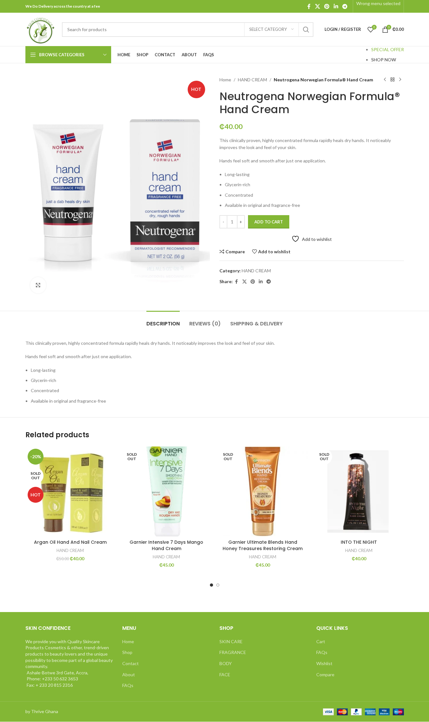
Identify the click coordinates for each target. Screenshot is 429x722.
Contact (130, 663)
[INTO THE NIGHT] (359, 491)
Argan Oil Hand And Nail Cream (70, 542)
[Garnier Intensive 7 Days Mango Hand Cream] (166, 491)
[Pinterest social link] (327, 6)
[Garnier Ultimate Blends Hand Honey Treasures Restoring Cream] (263, 491)
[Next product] (400, 80)
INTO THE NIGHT (359, 542)
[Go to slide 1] (211, 585)
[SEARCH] (306, 29)
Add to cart (268, 221)
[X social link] (317, 6)
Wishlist (324, 663)
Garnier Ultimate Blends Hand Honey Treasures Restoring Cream (263, 545)
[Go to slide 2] (217, 585)
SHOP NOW (383, 59)
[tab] (163, 320)
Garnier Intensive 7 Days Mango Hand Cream (166, 545)
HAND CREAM (252, 79)
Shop (127, 652)
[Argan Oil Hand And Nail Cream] (70, 491)
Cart (320, 641)
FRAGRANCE (232, 652)
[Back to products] (392, 80)
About (128, 674)
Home (225, 79)
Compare (325, 674)
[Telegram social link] (344, 6)
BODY (225, 663)
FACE (224, 674)
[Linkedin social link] (336, 6)
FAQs (127, 685)
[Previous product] (385, 80)
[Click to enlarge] (38, 285)
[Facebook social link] (309, 6)
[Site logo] (40, 28)
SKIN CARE (231, 641)
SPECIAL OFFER (387, 49)
